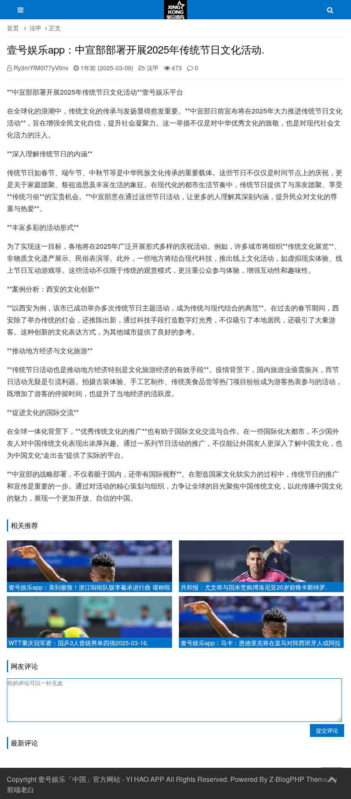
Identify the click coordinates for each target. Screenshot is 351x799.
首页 (13, 28)
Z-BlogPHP (286, 779)
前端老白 (20, 789)
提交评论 (327, 730)
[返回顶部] (331, 778)
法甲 (36, 28)
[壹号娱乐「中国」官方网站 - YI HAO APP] (175, 14)
